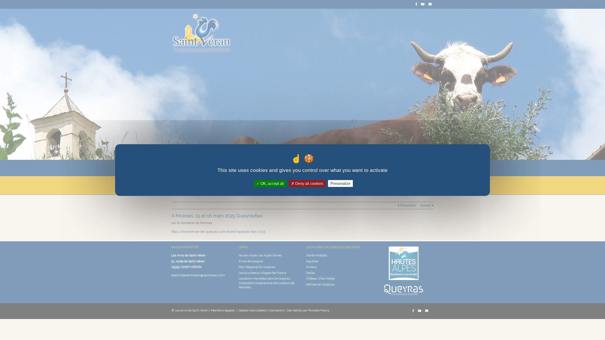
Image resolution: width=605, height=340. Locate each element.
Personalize (340, 183)
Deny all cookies (308, 183)
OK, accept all (271, 183)
